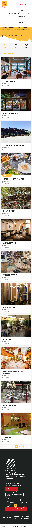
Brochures (7, 517)
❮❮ (5, 446)
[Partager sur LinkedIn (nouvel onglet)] (9, 36)
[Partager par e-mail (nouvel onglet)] (16, 36)
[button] (28, 13)
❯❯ (29, 446)
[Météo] (22, 13)
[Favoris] (19, 13)
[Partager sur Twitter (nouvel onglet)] (6, 36)
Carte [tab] (15, 47)
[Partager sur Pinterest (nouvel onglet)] (13, 36)
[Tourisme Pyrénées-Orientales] (4, 4)
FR (24, 13)
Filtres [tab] (26, 47)
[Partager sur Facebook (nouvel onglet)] (2, 36)
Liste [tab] (5, 47)
